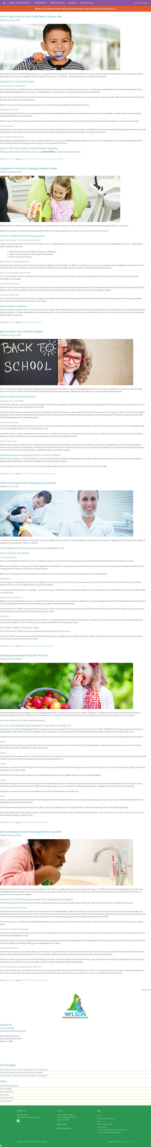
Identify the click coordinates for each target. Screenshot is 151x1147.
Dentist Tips (11, 159)
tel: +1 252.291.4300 (7, 1028)
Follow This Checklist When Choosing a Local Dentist (28, 483)
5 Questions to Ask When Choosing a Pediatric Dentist (28, 168)
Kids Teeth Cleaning (47, 646)
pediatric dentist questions (33, 322)
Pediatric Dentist (6, 1101)
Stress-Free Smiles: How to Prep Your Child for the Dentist (21, 1073)
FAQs (38, 473)
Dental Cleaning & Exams (9, 1086)
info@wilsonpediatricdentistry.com (13, 1031)
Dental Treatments (7, 1092)
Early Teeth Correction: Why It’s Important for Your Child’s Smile (23, 1070)
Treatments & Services (104, 1124)
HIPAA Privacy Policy (64, 1128)
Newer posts (146, 990)
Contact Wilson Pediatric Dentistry (108, 1132)
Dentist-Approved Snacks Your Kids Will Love (24, 655)
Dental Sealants (6, 1089)
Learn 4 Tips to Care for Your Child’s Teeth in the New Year (31, 16)
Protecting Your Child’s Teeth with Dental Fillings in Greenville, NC (24, 1076)
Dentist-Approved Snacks (29, 822)
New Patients (101, 1127)
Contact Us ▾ (86, 3)
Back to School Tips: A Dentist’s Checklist (21, 331)
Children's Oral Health (40, 159)
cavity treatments (26, 159)
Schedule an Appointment (106, 1119)
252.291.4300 (142, 3)
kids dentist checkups (56, 159)
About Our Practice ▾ (20, 3)
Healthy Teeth (43, 822)
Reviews (73, 3)
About (99, 1121)
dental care (40, 980)
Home (99, 1116)
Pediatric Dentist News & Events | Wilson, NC (112, 1130)
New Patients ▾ (57, 3)
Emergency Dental (7, 1098)
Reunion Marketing (128, 1141)
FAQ (21, 322)
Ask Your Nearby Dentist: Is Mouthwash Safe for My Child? (30, 831)
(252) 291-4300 (22, 1115)
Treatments (40, 3)
